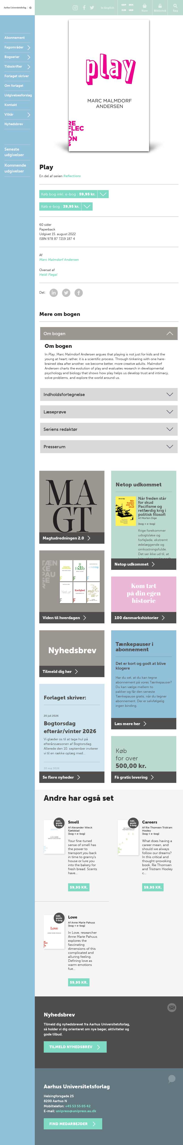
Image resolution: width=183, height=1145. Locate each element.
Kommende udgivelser (15, 168)
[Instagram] (75, 7)
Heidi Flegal (48, 275)
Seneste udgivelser (14, 152)
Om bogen (54, 333)
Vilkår (8, 114)
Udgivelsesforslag (18, 95)
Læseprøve (55, 412)
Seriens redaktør (60, 429)
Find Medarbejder (68, 1124)
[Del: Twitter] (66, 292)
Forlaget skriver (16, 76)
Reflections (72, 176)
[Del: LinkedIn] (54, 292)
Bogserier (11, 57)
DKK (131, 5)
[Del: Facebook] (79, 292)
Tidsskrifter (13, 66)
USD (131, 10)
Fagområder (13, 47)
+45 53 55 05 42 (78, 1106)
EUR (124, 10)
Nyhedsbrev (13, 124)
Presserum (54, 446)
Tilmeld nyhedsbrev (70, 1047)
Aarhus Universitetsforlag (17, 7)
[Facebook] (84, 7)
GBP (123, 5)
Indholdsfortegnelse (64, 394)
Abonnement (14, 38)
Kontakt (10, 105)
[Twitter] (92, 7)
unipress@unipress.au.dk (76, 1111)
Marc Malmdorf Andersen (59, 260)
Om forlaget (13, 86)
